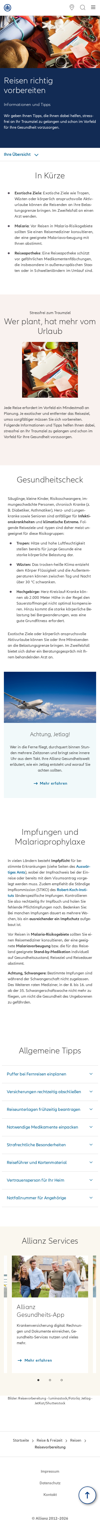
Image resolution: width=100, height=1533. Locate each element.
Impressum (50, 1471)
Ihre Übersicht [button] (18, 154)
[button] (38, 1380)
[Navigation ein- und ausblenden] (93, 7)
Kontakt (50, 1494)
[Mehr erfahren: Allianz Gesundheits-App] (50, 1277)
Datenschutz (50, 1483)
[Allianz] (7, 7)
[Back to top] (87, 1495)
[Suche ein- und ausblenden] (82, 7)
